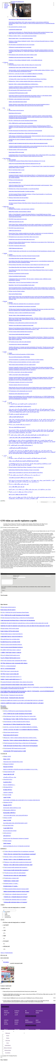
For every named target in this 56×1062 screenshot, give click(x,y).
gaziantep (17, 1020)
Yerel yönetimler (6, 158)
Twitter (5, 1031)
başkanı (26, 1020)
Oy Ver (2, 919)
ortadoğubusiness (29, 1022)
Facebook (38, 1029)
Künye (7, 1042)
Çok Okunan (3, 707)
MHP (6, 914)
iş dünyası (6, 1020)
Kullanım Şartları (8, 1050)
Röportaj (5, 301)
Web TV (6, 4)
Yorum (15, 578)
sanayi (37, 1020)
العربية (4, 401)
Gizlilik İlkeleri (8, 1045)
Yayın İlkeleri (7, 1052)
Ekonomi (22, 1)
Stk (4, 108)
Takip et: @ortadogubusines (7, 952)
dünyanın (6, 1023)
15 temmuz (38, 1022)
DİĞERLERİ (8, 917)
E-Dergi (6, 6)
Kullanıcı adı (16, 576)
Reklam (7, 1038)
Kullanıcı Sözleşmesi (8, 1047)
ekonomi (16, 1022)
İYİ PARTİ (7, 915)
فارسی (4, 455)
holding (5, 1022)
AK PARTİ (7, 911)
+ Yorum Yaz (48, 576)
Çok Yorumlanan (4, 708)
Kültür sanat (6, 206)
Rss (15, 1031)
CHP (6, 913)
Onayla (3, 590)
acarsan (16, 1023)
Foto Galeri (6, 5)
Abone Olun (7, 1040)
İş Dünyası (5, 62)
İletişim (6, 7)
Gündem (5, 253)
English (5, 351)
